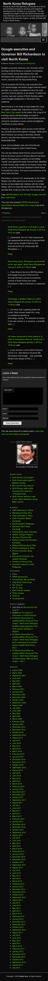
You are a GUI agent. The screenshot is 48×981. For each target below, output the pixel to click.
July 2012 (16, 967)
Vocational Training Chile (22, 561)
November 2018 (18, 762)
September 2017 (19, 800)
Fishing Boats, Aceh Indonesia (24, 531)
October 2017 (17, 797)
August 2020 (17, 705)
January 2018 (17, 789)
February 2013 (18, 948)
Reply (10, 253)
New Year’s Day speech (11, 112)
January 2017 (17, 821)
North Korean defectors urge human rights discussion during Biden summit (25, 499)
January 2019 (17, 756)
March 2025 (17, 673)
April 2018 (16, 781)
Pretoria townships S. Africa (23, 548)
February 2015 (18, 883)
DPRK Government (30, 202)
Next (43, 212)
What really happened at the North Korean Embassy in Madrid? (25, 629)
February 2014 (18, 916)
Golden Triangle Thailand (22, 534)
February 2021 (18, 689)
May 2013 (16, 940)
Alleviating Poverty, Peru (22, 513)
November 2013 (18, 924)
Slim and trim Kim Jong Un (23, 485)
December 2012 (18, 954)
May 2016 (16, 843)
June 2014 (16, 905)
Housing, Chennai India (21, 537)
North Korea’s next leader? (23, 477)
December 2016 (18, 824)
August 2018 (17, 770)
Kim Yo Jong (17, 587)
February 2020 (18, 721)
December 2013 (18, 921)
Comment (8, 390)
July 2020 (16, 708)
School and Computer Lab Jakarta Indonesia (23, 557)
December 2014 (18, 889)
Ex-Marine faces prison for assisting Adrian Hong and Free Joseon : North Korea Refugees (25, 621)
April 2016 (16, 846)
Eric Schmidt (25, 194)
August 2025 (17, 670)
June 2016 (16, 840)
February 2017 (18, 819)
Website (5, 418)
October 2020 (17, 700)
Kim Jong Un (30, 205)
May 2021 (16, 681)
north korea (10, 197)
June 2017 (16, 808)
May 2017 (16, 810)
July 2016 (16, 837)
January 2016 (17, 854)
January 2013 (17, 951)
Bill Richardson (12, 194)
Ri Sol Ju (15, 595)
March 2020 (17, 718)
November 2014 (18, 892)
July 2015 (16, 870)
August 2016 (17, 835)
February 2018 (18, 786)
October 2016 (17, 829)
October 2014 (17, 894)
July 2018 (16, 773)
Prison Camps (18, 593)
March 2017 (17, 816)
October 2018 (17, 764)
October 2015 (17, 862)
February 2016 (18, 851)
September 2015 (19, 865)
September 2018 (19, 767)
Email (5, 413)
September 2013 (19, 929)
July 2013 (16, 935)
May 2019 (16, 746)
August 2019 (17, 737)
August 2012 (17, 965)
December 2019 (18, 727)
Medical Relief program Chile (24, 545)
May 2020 (16, 713)
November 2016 (18, 827)
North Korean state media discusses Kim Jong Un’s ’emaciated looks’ (22, 491)
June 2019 (16, 743)
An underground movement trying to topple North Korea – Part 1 (24, 645)
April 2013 (16, 943)
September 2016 (19, 832)
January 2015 (17, 886)
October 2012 (17, 959)
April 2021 (16, 683)
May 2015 (16, 875)
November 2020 (18, 697)
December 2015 (18, 856)
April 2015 (16, 878)
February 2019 (18, 754)
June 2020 (16, 710)
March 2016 (17, 848)
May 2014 (16, 908)
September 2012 (19, 962)
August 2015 (17, 867)
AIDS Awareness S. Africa (22, 510)
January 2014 (17, 919)
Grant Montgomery (28, 63)
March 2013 (17, 946)
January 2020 (17, 724)
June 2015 (16, 873)
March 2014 (17, 913)
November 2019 (18, 729)
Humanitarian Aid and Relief (12, 205)
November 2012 (18, 956)
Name (5, 408)
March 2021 (17, 686)
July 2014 (16, 902)
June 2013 (16, 938)
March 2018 (17, 783)
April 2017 (16, 813)
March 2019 (17, 751)
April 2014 (16, 911)
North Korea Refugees (19, 3)
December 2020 (18, 694)
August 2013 (17, 932)
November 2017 (18, 794)
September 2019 (19, 735)
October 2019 (17, 732)
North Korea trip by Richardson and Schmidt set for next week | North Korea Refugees (26, 263)
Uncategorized (18, 598)
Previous (6, 212)
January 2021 (17, 691)
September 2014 (19, 897)
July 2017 (16, 805)
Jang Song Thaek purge (22, 582)
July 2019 (16, 740)
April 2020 (16, 716)
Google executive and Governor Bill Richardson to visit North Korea (23, 54)
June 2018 (16, 775)
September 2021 (19, 675)
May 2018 (16, 778)
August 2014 (17, 900)
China (14, 574)
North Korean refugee (21, 590)
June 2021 (16, 678)
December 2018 (18, 759)
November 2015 (18, 859)
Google (35, 194)
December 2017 (18, 792)
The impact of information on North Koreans (24, 614)
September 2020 (19, 702)
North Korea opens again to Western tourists (23, 481)
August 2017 (17, 802)
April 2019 (16, 748)
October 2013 (17, 927)
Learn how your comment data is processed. (22, 432)
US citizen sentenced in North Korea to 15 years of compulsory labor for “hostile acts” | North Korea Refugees (26, 339)
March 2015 (17, 881)
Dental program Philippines (23, 523)
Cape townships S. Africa (22, 515)
